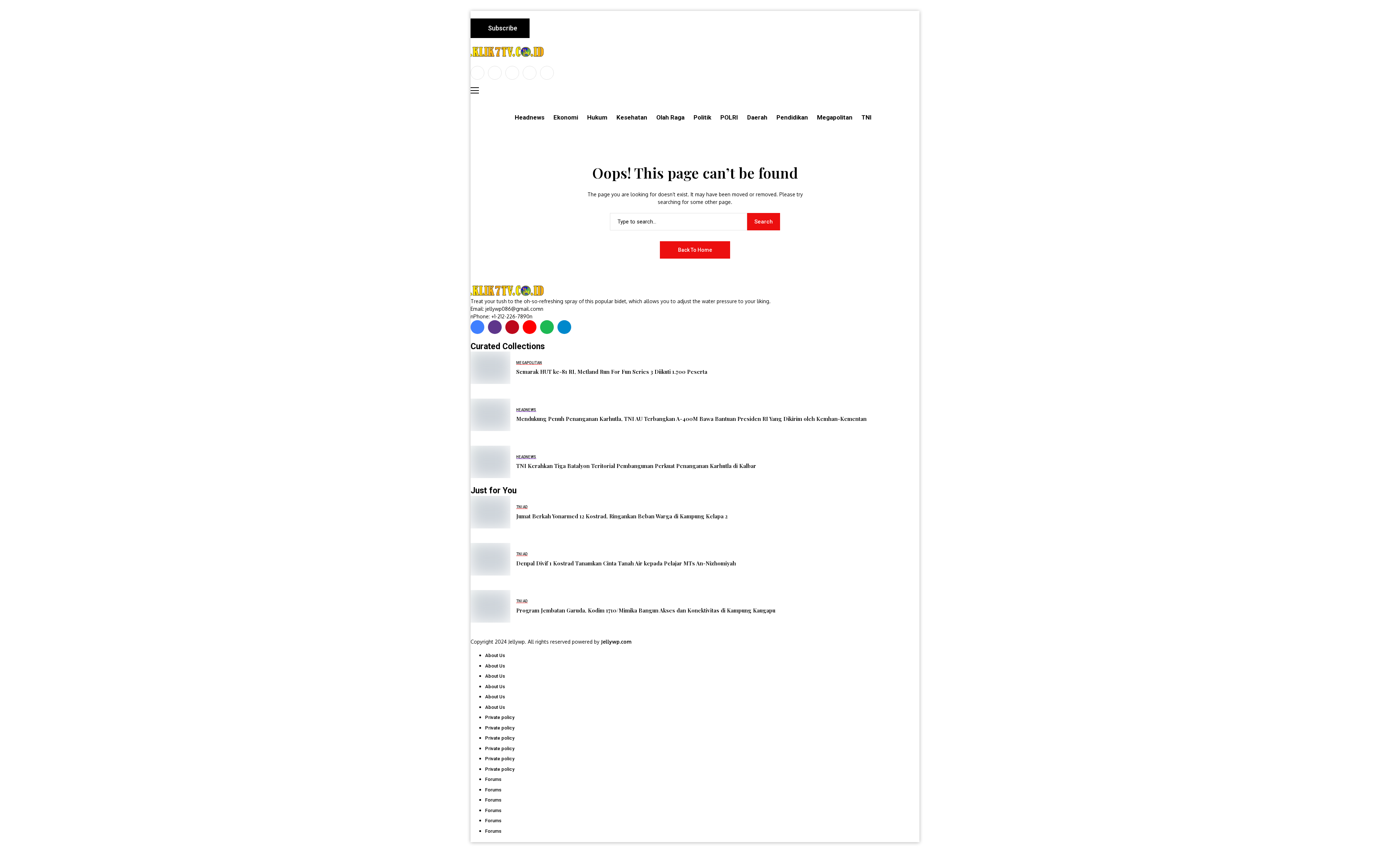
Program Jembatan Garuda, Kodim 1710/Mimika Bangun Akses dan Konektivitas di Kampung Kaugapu (645, 610)
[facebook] (477, 73)
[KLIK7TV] (509, 290)
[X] (495, 73)
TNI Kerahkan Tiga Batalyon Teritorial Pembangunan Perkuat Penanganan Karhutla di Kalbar (636, 466)
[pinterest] (529, 73)
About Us (495, 655)
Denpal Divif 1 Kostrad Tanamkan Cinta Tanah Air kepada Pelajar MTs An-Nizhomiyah (626, 563)
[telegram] (564, 327)
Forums (493, 779)
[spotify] (547, 327)
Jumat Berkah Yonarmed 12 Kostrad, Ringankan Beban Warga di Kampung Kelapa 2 (622, 516)
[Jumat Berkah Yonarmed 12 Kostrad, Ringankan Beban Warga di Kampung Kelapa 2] (490, 512)
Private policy (499, 717)
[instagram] (512, 73)
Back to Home (695, 250)
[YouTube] (547, 73)
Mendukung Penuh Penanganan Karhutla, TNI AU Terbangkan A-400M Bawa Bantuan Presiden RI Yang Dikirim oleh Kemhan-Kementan (691, 418)
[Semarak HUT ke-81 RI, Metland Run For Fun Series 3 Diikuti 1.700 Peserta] (490, 367)
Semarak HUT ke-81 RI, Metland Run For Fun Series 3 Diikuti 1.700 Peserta (611, 371)
